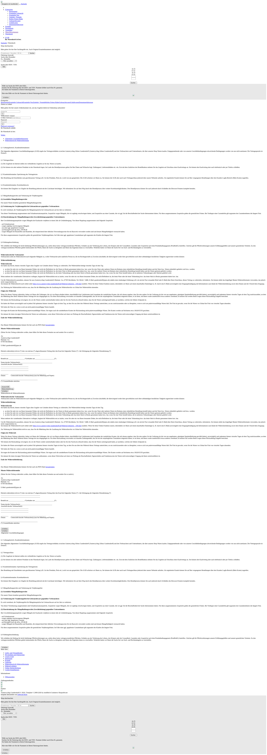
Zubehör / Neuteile (15, 17)
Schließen (6, 97)
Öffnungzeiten (9, 677)
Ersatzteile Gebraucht (16, 13)
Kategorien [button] (9, 9)
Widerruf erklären (11, 666)
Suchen (31, 53)
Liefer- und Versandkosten (13, 653)
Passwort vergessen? (7, 126)
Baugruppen (13, 11)
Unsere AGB (5, 387)
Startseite (23, 4)
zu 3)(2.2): (133, 73)
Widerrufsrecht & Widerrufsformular (17, 664)
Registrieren (9, 28)
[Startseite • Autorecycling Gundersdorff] (2, 2)
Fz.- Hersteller (5, 59)
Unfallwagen (13, 23)
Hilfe (3, 67)
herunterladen (50, 325)
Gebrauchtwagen (14, 21)
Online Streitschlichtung (13, 668)
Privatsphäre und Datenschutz (15, 655)
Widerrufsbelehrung (7, 389)
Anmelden (8, 30)
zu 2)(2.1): (133, 70)
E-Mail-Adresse (6, 118)
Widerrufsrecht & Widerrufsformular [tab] (17, 140)
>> (2, 114)
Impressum (8, 658)
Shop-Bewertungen (11, 32)
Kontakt (8, 26)
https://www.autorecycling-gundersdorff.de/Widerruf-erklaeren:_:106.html (57, 284)
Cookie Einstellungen (12, 670)
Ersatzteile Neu (14, 15)
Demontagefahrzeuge (16, 24)
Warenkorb (9, 34)
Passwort (4, 120)
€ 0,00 (7, 37)
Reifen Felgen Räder (16, 19)
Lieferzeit (8, 662)
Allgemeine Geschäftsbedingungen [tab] (16, 139)
